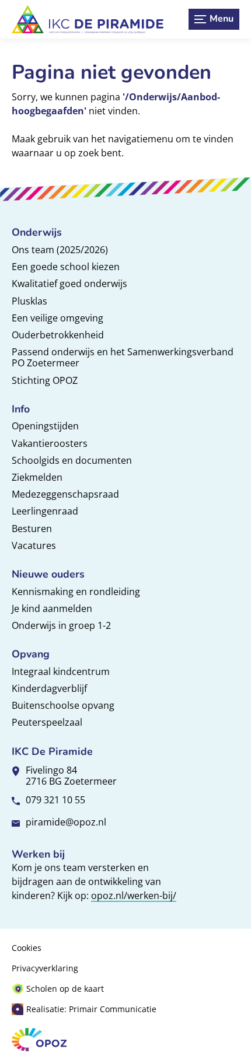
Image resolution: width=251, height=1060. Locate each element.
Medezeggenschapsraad (65, 494)
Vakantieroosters (50, 443)
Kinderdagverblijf (49, 688)
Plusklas (29, 301)
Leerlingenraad (45, 511)
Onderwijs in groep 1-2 (61, 625)
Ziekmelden (37, 477)
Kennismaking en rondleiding (76, 591)
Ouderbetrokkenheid (58, 334)
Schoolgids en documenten (72, 460)
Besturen (32, 528)
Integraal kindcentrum (61, 671)
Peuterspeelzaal (47, 722)
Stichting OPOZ (45, 380)
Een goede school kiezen (66, 266)
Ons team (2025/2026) (60, 249)
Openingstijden (45, 425)
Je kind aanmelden (52, 608)
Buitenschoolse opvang (63, 705)
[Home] (87, 19)
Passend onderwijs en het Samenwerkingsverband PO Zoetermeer (122, 357)
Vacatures (34, 545)
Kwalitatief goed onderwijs (69, 283)
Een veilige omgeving (57, 318)
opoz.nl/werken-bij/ (133, 895)
